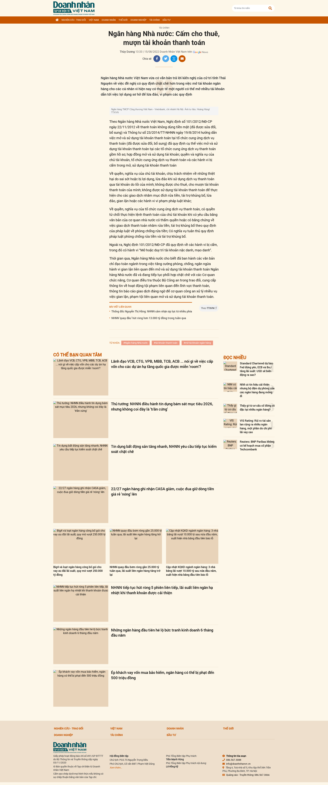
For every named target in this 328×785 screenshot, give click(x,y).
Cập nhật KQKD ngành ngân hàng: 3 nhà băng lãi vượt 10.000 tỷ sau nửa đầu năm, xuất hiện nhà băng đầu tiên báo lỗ (191, 570)
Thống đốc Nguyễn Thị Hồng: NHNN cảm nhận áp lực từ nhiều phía (151, 311)
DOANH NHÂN (109, 20)
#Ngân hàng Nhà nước (135, 342)
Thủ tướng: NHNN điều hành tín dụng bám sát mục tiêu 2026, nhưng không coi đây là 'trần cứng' (162, 406)
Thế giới (123, 20)
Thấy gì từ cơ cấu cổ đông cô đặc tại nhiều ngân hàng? (257, 407)
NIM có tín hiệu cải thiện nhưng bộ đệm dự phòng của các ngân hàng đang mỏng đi (257, 390)
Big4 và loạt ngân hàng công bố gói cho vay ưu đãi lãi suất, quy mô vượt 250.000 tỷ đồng (78, 570)
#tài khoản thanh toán (165, 342)
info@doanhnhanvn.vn (238, 763)
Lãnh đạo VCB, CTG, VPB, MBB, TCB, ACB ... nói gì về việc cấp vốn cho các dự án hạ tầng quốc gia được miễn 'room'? (162, 364)
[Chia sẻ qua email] (182, 58)
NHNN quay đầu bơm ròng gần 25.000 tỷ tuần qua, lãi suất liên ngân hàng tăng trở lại (135, 570)
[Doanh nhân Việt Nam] (69, 747)
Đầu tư (166, 20)
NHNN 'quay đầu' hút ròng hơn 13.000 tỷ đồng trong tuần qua (148, 318)
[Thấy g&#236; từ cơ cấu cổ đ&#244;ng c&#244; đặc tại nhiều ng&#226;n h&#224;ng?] (230, 408)
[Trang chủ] (57, 20)
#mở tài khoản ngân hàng (197, 342)
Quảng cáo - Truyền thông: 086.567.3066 (248, 775)
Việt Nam (94, 20)
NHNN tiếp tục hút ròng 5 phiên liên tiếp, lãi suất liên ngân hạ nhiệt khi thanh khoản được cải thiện (162, 590)
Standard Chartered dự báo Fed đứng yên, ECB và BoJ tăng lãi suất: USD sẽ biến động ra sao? (256, 369)
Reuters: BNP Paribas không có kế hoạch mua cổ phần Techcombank (257, 445)
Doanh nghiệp (138, 20)
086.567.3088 (233, 759)
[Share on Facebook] (156, 58)
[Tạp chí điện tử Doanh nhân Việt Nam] (73, 7)
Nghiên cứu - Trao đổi (74, 20)
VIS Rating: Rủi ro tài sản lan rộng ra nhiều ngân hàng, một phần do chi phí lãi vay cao (256, 426)
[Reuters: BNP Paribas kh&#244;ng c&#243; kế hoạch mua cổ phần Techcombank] (230, 444)
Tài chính (154, 20)
